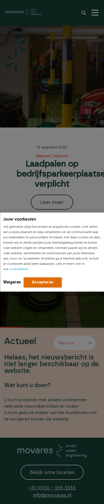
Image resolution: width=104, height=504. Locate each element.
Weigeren (12, 282)
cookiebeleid (18, 269)
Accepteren (42, 282)
